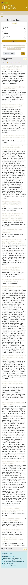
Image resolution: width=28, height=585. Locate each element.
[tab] (4, 62)
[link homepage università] (9, 7)
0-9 (7, 45)
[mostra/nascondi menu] (26, 7)
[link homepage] (5, 2)
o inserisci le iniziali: (9, 53)
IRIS (2, 17)
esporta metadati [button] (15, 63)
